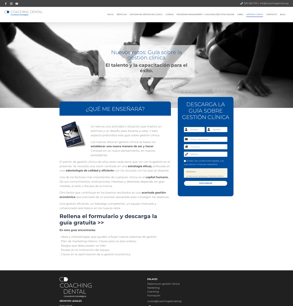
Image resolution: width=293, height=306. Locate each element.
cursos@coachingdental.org (164, 301)
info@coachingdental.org (274, 3)
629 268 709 (250, 3)
